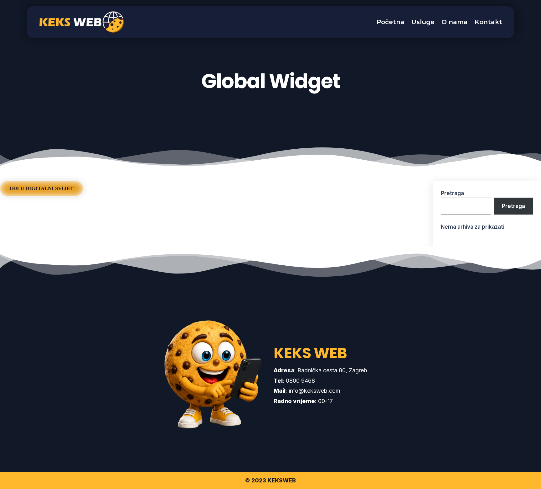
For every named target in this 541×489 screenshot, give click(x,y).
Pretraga (452, 193)
